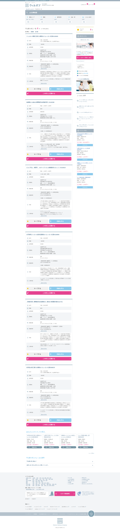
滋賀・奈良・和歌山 (45, 482)
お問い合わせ (55, 514)
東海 (27, 481)
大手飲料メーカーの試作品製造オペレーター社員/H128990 (42, 234)
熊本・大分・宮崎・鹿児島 (49, 485)
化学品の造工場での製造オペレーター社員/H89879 (40, 367)
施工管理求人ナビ (65, 506)
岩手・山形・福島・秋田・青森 (45, 477)
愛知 (33, 481)
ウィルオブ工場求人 (81, 506)
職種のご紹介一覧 (71, 480)
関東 (27, 479)
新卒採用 (26, 498)
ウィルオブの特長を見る (83, 79)
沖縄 (42, 485)
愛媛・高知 (49, 484)
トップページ (28, 514)
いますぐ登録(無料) (65, 493)
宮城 (37, 477)
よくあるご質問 (70, 483)
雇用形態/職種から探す (30, 489)
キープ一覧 (70, 477)
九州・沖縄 (28, 485)
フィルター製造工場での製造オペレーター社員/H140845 (42, 36)
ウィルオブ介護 (28, 506)
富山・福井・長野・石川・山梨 (41, 480)
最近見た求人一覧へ (85, 39)
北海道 (34, 477)
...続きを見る (43, 68)
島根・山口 (38, 484)
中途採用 (33, 498)
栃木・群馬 (51, 479)
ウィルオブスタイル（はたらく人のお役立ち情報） (77, 514)
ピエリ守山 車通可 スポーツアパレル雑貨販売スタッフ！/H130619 (46, 167)
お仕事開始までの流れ (86, 479)
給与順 (36, 31)
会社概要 (69, 482)
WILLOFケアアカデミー (54, 506)
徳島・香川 (54, 484)
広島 (33, 484)
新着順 (32, 31)
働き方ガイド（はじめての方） (87, 483)
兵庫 (39, 482)
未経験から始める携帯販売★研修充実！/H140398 (40, 102)
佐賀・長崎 (38, 485)
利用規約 (35, 514)
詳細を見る (60, 89)
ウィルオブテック (37, 506)
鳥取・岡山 (43, 484)
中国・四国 (28, 484)
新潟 (33, 480)
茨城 (46, 479)
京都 (36, 482)
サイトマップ (62, 514)
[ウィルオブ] (33, 5)
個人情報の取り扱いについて (45, 514)
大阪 (33, 482)
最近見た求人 (84, 477)
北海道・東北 (28, 477)
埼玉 (40, 479)
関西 (27, 482)
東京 (33, 479)
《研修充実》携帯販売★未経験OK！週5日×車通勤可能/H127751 (44, 301)
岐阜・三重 (38, 481)
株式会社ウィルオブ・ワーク (29, 0)
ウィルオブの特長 (85, 480)
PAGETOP (91, 514)
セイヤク (73, 506)
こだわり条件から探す (40, 489)
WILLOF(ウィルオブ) (30, 9)
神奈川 (37, 479)
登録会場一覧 (84, 482)
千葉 (43, 479)
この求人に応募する (49, 93)
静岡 (42, 481)
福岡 (33, 485)
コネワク (45, 506)
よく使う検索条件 (71, 479)
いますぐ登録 (85, 57)
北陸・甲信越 (28, 480)
